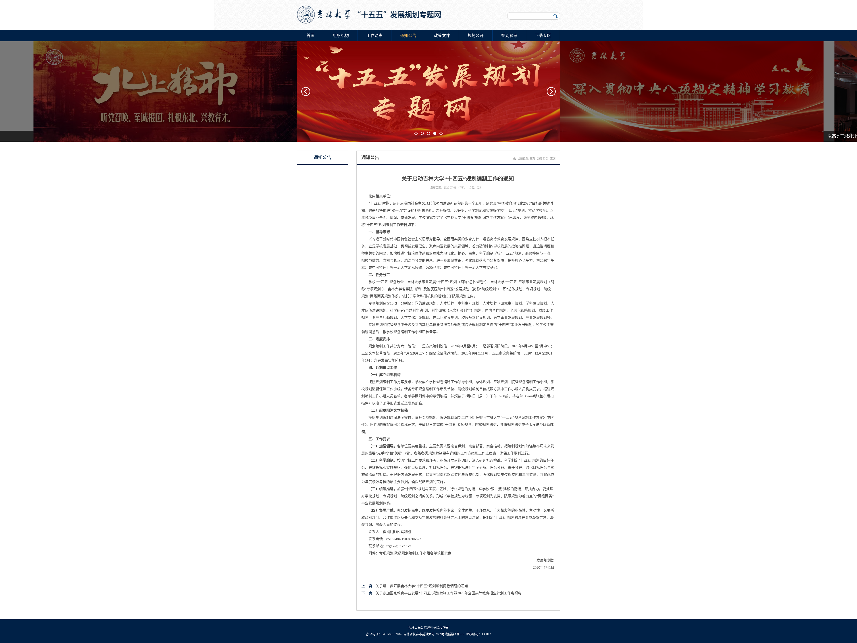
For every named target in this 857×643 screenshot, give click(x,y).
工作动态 (374, 35)
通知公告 (408, 35)
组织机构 (341, 35)
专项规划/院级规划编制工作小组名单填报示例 (415, 553)
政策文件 (442, 35)
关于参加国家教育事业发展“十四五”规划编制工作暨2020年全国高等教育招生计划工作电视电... (450, 593)
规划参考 (509, 35)
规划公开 (476, 35)
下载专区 (543, 35)
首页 (310, 35)
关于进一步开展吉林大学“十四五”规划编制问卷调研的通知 (422, 586)
